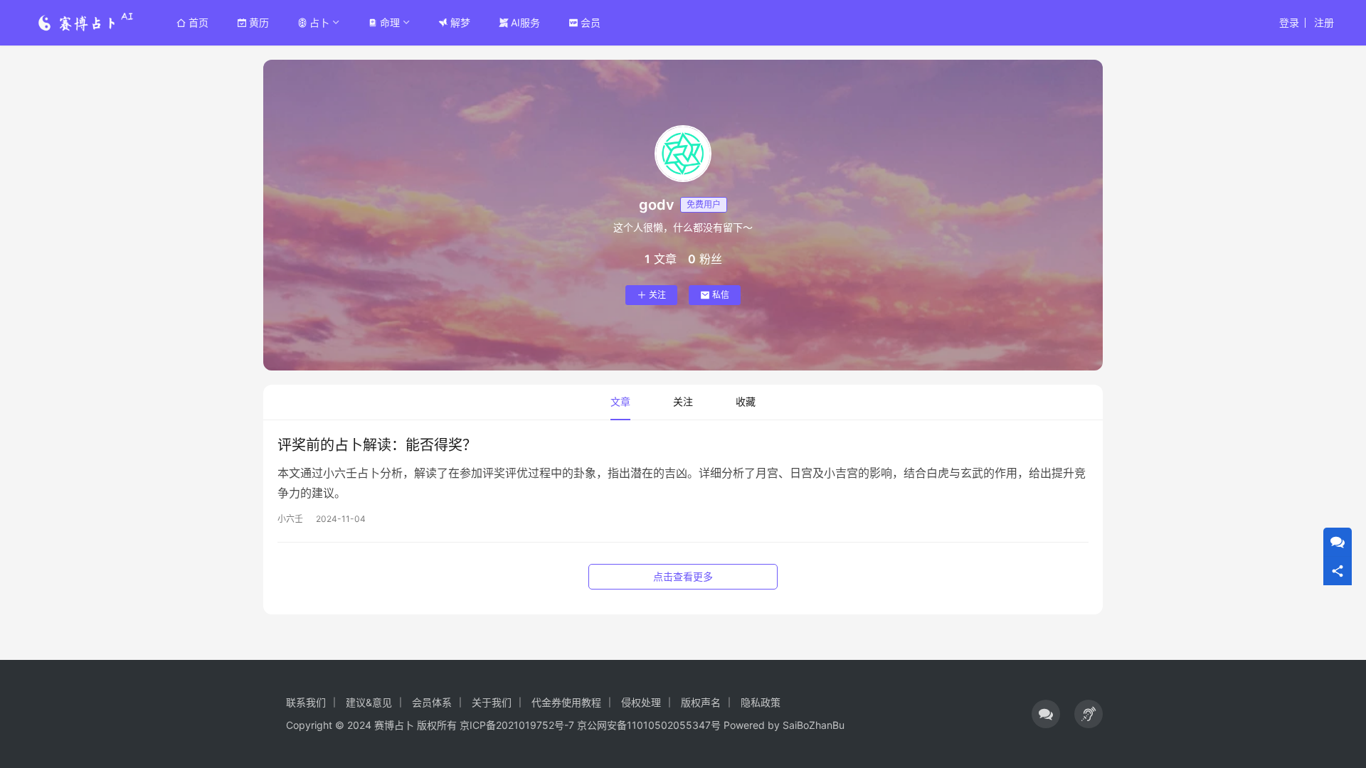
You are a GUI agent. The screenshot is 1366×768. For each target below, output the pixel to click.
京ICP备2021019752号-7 (517, 725)
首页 (198, 22)
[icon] (1046, 714)
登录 (1289, 22)
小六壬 (290, 518)
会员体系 (432, 702)
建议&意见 (369, 702)
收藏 (746, 401)
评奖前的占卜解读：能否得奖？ (377, 445)
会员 (590, 22)
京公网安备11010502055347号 (649, 725)
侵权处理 (641, 702)
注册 (1324, 22)
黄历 (259, 22)
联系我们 (306, 702)
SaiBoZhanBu (814, 725)
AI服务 (525, 22)
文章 (620, 401)
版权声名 (701, 702)
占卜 (319, 22)
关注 (657, 294)
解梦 (460, 22)
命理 (390, 22)
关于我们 (492, 702)
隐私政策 (760, 702)
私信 (720, 294)
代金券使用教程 (566, 702)
